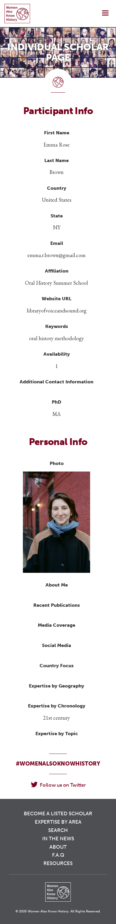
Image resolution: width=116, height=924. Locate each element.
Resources (58, 863)
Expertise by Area (58, 822)
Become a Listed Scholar (58, 813)
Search (58, 830)
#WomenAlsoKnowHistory (58, 763)
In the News (58, 838)
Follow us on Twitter (62, 785)
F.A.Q (58, 855)
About (58, 847)
